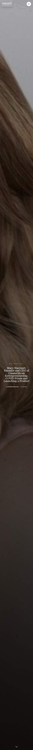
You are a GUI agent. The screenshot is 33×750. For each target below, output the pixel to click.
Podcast (21, 363)
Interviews (16, 363)
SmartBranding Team (13, 386)
